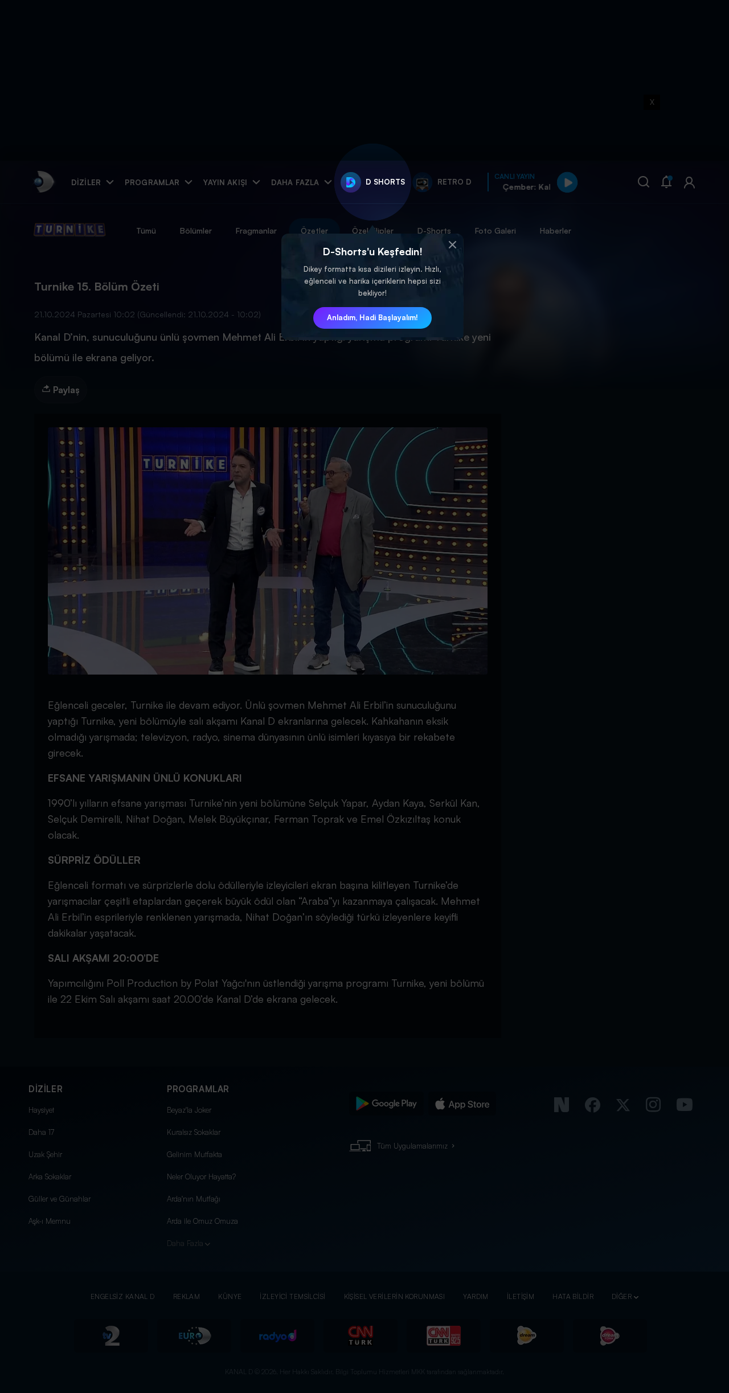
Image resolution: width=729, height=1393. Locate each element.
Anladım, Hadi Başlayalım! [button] (372, 317)
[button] (452, 245)
